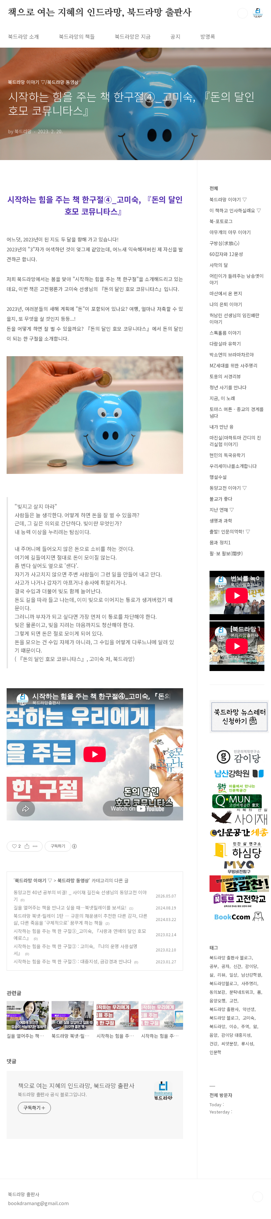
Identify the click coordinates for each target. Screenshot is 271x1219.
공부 (213, 966)
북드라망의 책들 (77, 36)
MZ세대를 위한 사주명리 (233, 365)
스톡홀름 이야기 (225, 332)
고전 (233, 1000)
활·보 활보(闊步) (226, 553)
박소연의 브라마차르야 (232, 354)
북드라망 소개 (23, 36)
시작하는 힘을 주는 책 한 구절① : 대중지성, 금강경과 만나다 (73, 961)
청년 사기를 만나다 (228, 387)
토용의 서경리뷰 (225, 376)
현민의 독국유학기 (227, 455)
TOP (257, 1197)
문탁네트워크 (241, 992)
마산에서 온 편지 (226, 293)
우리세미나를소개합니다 (233, 466)
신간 (237, 966)
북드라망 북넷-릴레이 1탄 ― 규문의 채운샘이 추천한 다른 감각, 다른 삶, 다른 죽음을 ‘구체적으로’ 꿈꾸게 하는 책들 (80, 919)
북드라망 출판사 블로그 (231, 957)
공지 (175, 36)
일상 (233, 975)
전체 (214, 188)
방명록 (207, 36)
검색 (243, 13)
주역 (245, 1026)
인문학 (215, 1052)
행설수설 (218, 477)
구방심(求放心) (225, 243)
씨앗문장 (229, 1043)
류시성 (247, 1043)
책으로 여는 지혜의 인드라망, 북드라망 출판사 (100, 13)
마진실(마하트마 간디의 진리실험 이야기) (235, 440)
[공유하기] (27, 846)
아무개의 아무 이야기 (230, 232)
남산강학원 (251, 975)
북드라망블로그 (223, 983)
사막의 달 (219, 265)
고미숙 (248, 1018)
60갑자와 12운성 (226, 254)
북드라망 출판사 (224, 1009)
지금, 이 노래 (222, 398)
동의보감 (217, 992)
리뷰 (221, 975)
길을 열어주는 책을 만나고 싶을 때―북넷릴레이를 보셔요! (70, 907)
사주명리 (249, 983)
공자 (225, 966)
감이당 (251, 966)
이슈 (233, 1026)
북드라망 (217, 1026)
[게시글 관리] (35, 846)
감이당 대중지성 (236, 1035)
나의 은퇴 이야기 (226, 304)
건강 (213, 1043)
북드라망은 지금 (133, 36)
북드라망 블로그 (224, 1018)
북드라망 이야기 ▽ (33, 880)
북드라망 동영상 (73, 880)
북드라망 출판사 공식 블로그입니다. (52, 1094)
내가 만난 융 (222, 426)
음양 (213, 1035)
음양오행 (217, 1000)
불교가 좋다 (221, 498)
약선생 (248, 1009)
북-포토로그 (221, 221)
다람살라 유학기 (225, 343)
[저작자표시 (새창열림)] (74, 846)
